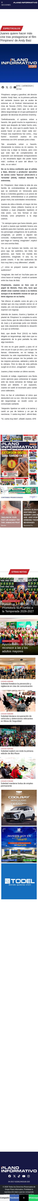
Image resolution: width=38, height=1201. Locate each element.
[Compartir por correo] (15, 87)
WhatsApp (33, 1198)
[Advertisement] (19, 547)
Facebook (14, 1198)
